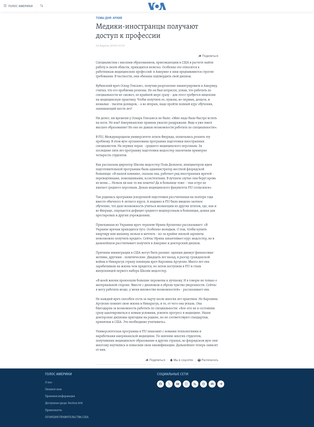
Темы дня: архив (109, 18)
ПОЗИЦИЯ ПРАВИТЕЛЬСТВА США (66, 417)
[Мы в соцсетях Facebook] (160, 383)
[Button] (208, 56)
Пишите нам (53, 389)
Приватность (53, 410)
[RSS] (195, 383)
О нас (48, 382)
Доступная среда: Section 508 (64, 403)
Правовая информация (60, 396)
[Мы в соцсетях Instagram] (186, 383)
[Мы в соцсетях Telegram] (220, 383)
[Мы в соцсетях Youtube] (177, 383)
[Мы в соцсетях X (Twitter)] (169, 383)
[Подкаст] (203, 383)
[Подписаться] (212, 383)
